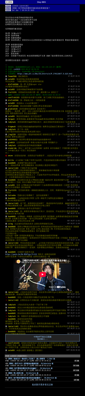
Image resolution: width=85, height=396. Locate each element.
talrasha (12, 195)
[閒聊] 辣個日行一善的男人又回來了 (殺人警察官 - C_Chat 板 (31, 358)
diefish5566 (13, 84)
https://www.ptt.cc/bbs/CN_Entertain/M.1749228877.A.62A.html (44, 74)
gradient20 (12, 109)
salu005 (11, 79)
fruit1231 (12, 92)
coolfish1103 (13, 97)
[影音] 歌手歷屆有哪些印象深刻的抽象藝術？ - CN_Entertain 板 (32, 378)
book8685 (12, 163)
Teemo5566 (12, 76)
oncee (10, 155)
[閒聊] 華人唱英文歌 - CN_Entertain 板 (23, 373)
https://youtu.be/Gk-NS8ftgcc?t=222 (21, 254)
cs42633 (15, 6)
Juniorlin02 (13, 168)
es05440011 (12, 139)
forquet (11, 119)
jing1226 (12, 134)
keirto (11, 160)
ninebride (12, 148)
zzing (10, 224)
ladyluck (12, 122)
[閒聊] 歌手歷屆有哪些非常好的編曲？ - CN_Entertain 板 (31, 368)
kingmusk (12, 126)
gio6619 (11, 142)
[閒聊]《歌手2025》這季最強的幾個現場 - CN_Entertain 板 (31, 363)
